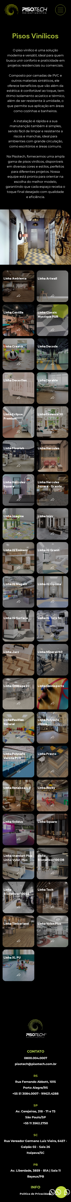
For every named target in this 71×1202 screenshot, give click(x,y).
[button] (18, 296)
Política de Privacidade (35, 1193)
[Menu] (60, 10)
